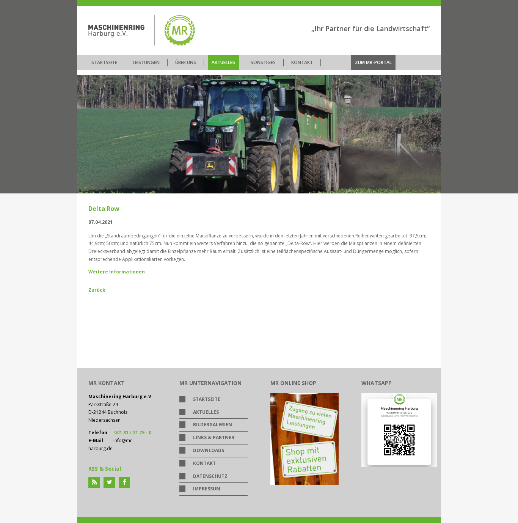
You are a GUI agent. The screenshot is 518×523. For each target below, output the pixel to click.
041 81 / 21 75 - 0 (132, 432)
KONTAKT (302, 62)
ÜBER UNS (185, 62)
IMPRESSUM (206, 488)
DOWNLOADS (208, 450)
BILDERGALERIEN (212, 424)
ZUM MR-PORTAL (373, 62)
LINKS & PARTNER (213, 437)
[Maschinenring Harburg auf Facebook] (124, 482)
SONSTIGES (263, 62)
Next (433, 152)
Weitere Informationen (116, 272)
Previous (84, 152)
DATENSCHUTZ (210, 476)
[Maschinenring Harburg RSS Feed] (94, 482)
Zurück (96, 290)
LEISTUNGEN (146, 62)
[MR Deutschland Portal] (304, 483)
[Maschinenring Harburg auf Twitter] (109, 482)
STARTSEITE (104, 62)
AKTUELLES (223, 62)
